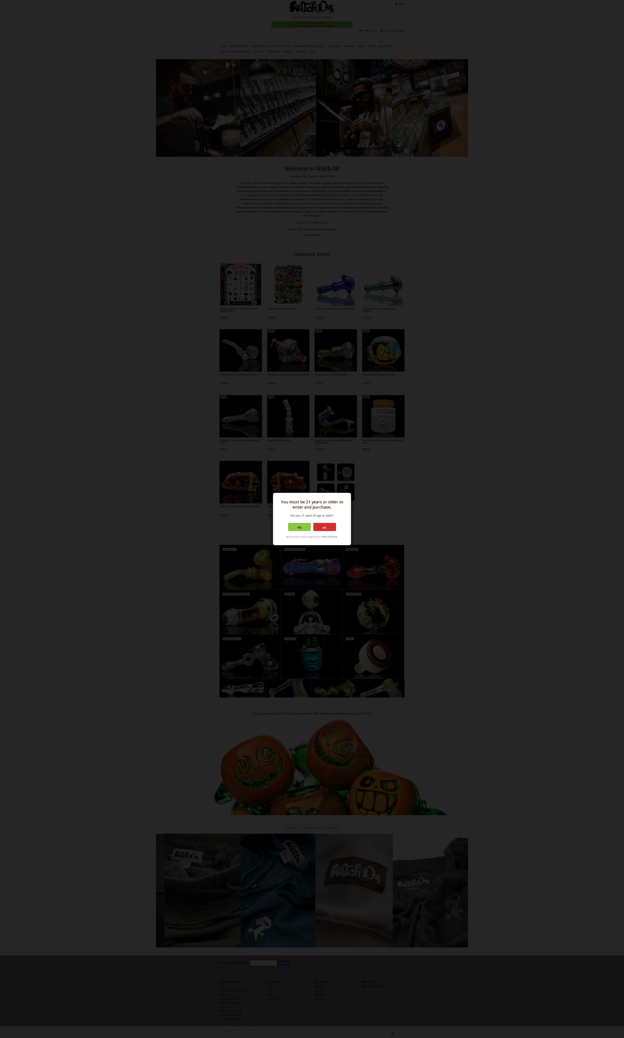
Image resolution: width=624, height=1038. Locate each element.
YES (299, 527)
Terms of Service (329, 536)
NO (324, 527)
